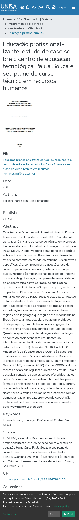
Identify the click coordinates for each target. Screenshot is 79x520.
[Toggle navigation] (73, 7)
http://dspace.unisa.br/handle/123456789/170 (34, 479)
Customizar (9, 514)
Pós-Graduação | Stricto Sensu (35, 19)
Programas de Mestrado (25, 24)
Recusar (54, 514)
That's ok (68, 514)
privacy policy (61, 506)
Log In (62, 7)
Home (7, 19)
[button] (53, 7)
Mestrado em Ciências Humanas (27, 28)
